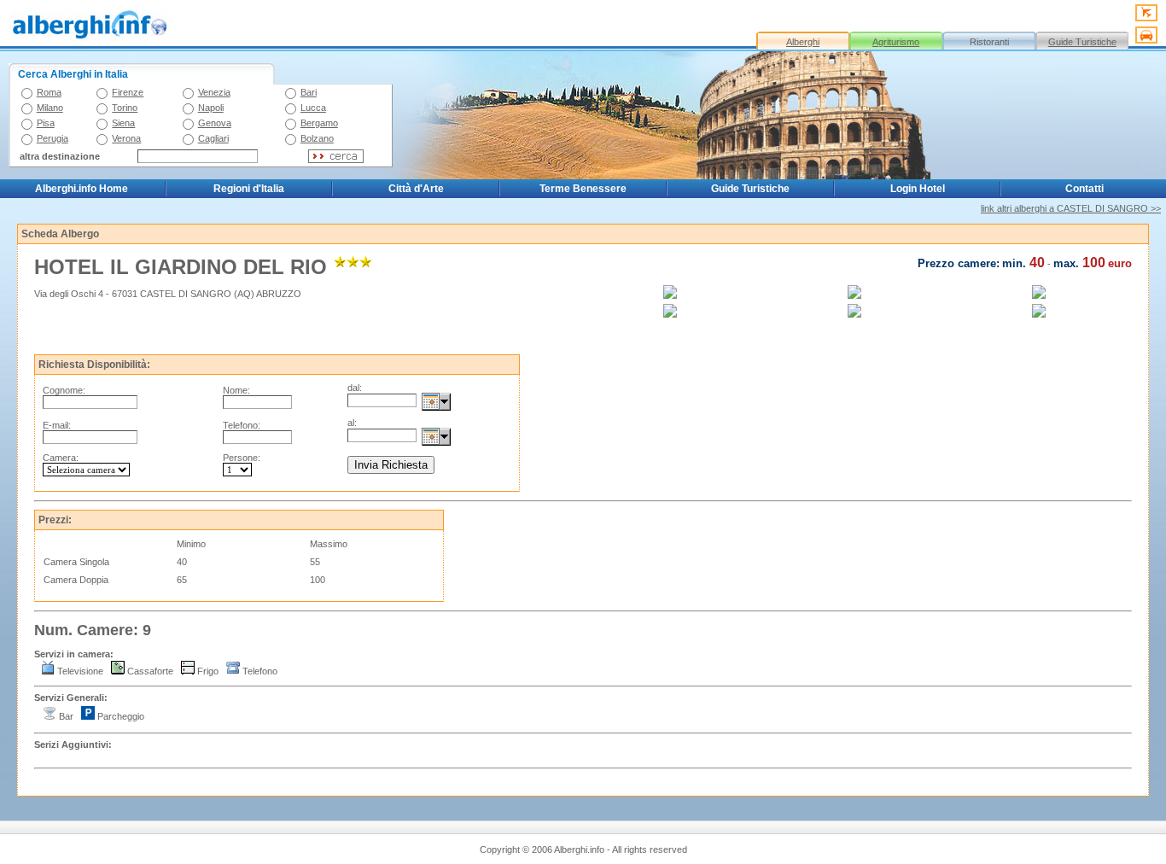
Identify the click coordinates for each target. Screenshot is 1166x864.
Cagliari (213, 138)
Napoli (211, 107)
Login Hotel (917, 189)
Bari (308, 92)
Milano (50, 107)
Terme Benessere (583, 189)
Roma (49, 92)
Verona (126, 138)
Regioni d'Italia (248, 189)
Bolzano (317, 138)
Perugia (52, 138)
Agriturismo (895, 42)
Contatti (1084, 189)
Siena (123, 123)
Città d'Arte (416, 189)
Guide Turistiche (1082, 42)
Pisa (46, 123)
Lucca (313, 107)
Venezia (214, 92)
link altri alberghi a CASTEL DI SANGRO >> (1071, 208)
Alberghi (802, 42)
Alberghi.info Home (81, 189)
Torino (124, 107)
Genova (214, 123)
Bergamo (319, 123)
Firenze (127, 92)
